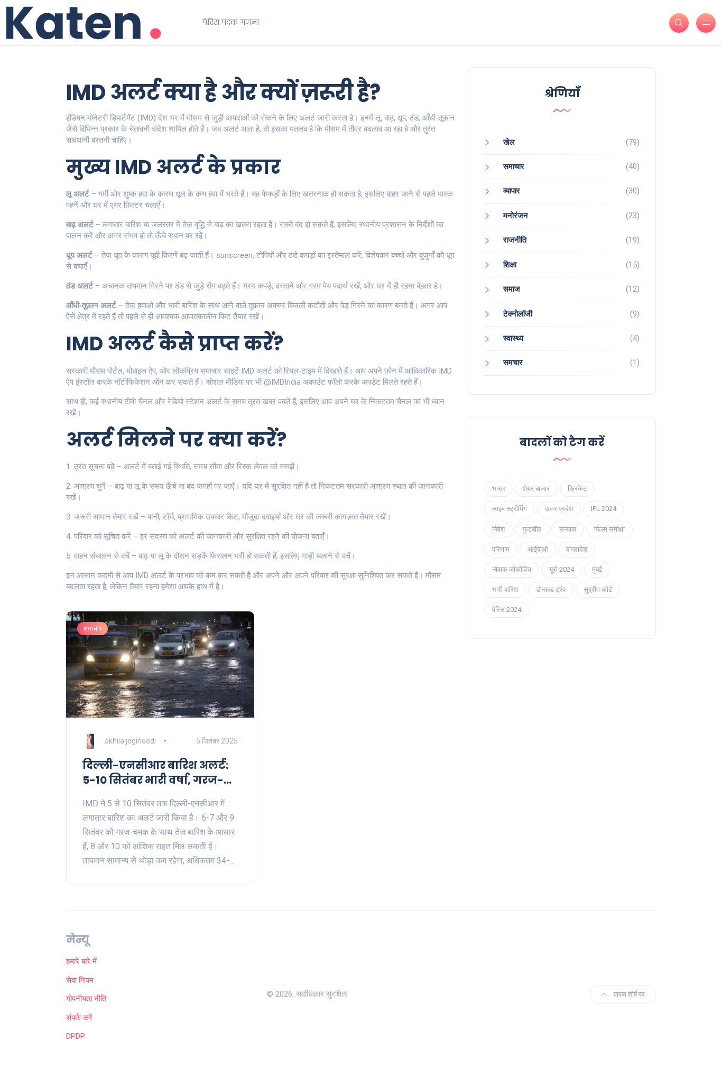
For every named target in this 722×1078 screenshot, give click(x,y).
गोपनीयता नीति (86, 998)
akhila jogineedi (130, 741)
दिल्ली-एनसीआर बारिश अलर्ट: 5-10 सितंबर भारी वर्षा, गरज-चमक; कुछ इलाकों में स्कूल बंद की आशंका (155, 772)
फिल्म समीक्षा (609, 529)
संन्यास (567, 529)
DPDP (75, 1036)
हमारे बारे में (81, 961)
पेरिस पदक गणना (230, 22)
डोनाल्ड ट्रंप (551, 589)
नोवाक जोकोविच (511, 569)
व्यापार (511, 191)
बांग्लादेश (576, 549)
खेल (509, 142)
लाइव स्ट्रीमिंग (509, 509)
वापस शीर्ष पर (628, 994)
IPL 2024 (603, 509)
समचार (513, 362)
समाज (511, 289)
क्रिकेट (577, 488)
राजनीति (514, 240)
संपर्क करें (79, 1018)
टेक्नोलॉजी (517, 314)
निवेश (498, 529)
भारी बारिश (505, 589)
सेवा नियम (80, 980)
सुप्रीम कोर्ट (598, 589)
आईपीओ (537, 549)
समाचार (92, 629)
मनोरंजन (515, 215)
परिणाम (501, 549)
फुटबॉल (532, 529)
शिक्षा (509, 265)
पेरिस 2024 (506, 610)
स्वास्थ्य (513, 338)
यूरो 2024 (561, 569)
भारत (498, 488)
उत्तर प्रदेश (559, 509)
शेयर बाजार (536, 488)
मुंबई (597, 569)
